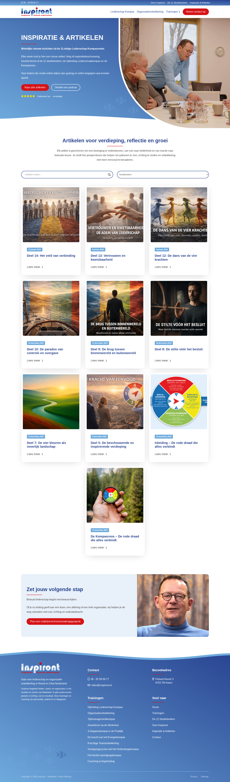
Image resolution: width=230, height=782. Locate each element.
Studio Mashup (64, 777)
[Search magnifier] (109, 174)
